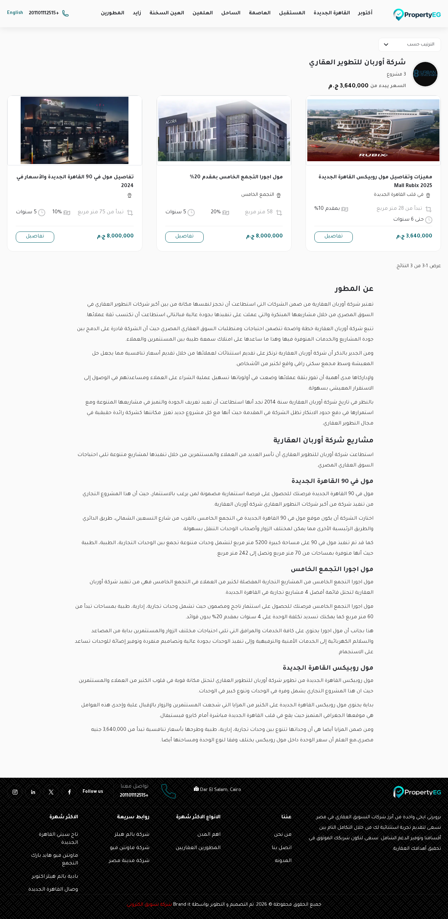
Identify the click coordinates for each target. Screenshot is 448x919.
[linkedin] (33, 792)
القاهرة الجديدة (332, 13)
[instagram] (14, 792)
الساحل (230, 13)
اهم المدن (208, 835)
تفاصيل (333, 237)
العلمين (202, 13)
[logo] (417, 14)
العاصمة (260, 13)
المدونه (283, 861)
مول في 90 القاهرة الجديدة (342, 494)
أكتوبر (365, 13)
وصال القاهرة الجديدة (53, 890)
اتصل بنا (282, 848)
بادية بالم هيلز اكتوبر (55, 877)
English (15, 13)
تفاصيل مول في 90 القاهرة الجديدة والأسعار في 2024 (75, 182)
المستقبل (292, 13)
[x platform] (51, 792)
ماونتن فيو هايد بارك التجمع (54, 860)
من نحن (283, 835)
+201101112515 (44, 13)
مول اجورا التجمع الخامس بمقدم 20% (236, 177)
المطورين (112, 13)
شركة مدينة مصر (129, 861)
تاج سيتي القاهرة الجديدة (58, 839)
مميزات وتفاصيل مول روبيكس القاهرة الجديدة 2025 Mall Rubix (375, 182)
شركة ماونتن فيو (129, 848)
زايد (137, 13)
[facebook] (69, 792)
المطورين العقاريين (198, 848)
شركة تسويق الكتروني (149, 904)
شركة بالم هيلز (132, 835)
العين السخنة (166, 13)
